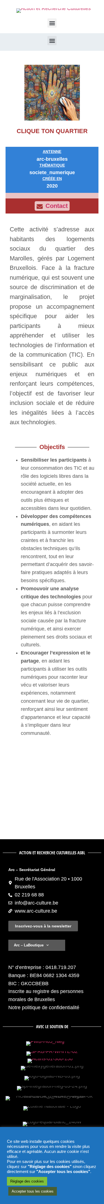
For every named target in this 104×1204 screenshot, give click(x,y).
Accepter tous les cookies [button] (33, 1191)
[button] (52, 23)
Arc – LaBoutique (29, 945)
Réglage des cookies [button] (27, 1181)
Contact (56, 205)
